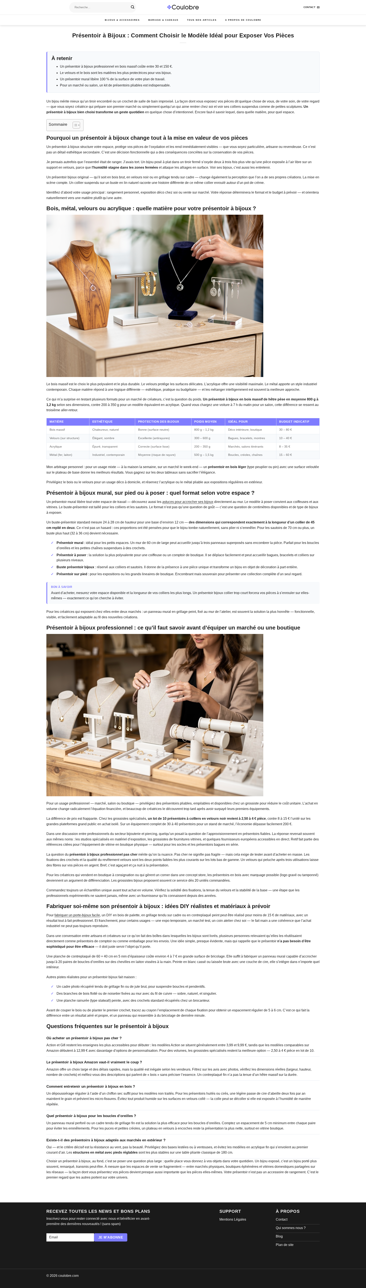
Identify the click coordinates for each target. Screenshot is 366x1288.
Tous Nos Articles (202, 20)
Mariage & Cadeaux (163, 20)
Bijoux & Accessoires (122, 20)
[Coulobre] (183, 7)
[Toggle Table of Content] (74, 125)
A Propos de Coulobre (243, 20)
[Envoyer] (132, 7)
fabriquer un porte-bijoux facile (77, 915)
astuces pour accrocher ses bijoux (187, 502)
